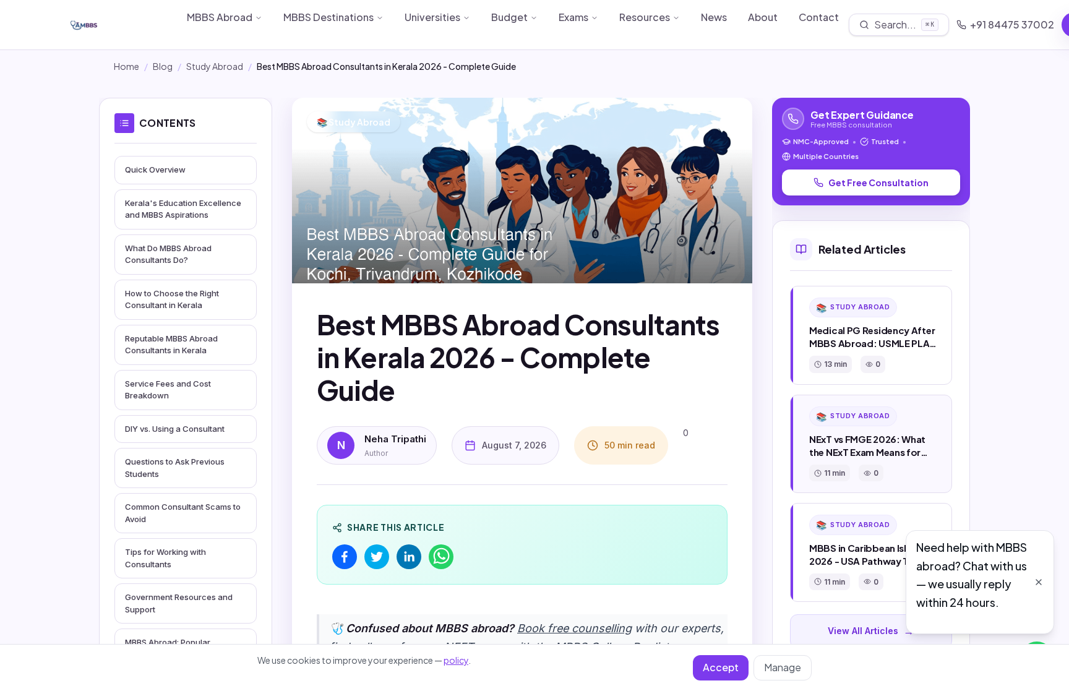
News (714, 17)
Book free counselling (574, 628)
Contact (819, 17)
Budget (509, 17)
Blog (163, 66)
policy (456, 660)
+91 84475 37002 (1012, 24)
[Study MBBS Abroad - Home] (115, 25)
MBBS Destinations (328, 17)
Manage (782, 667)
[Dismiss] (1039, 582)
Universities (432, 17)
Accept (721, 667)
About (763, 17)
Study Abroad (214, 66)
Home (126, 66)
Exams (573, 17)
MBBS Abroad (219, 17)
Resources (644, 17)
